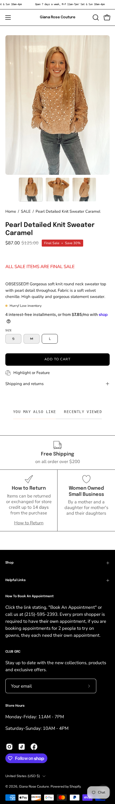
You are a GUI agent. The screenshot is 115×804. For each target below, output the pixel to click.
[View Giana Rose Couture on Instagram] (9, 747)
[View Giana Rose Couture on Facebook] (34, 747)
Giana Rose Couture (57, 17)
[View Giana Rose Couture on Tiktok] (22, 747)
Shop (9, 562)
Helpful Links (15, 580)
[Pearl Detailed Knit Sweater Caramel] (31, 189)
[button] (95, 17)
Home (10, 211)
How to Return (29, 523)
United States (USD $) (22, 776)
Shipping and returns (24, 383)
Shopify (75, 786)
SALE (26, 211)
